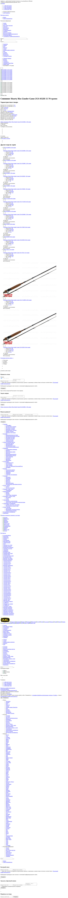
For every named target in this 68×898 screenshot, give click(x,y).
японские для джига (7, 558)
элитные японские (7, 560)
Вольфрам (8, 467)
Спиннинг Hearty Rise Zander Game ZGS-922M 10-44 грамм (16, 347)
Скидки (5, 24)
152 (12, 243)
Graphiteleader (9, 821)
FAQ (4, 46)
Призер (7, 795)
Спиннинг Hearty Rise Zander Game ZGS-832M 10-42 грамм (16, 240)
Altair (7, 841)
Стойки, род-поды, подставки (12, 504)
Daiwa (7, 833)
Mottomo (8, 801)
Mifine (7, 739)
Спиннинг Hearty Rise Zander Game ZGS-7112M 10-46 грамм (17, 201)
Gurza (7, 820)
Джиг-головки (9, 465)
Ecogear (7, 828)
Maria (7, 773)
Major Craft (8, 807)
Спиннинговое (10, 111)
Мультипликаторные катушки (12, 436)
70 (14, 106)
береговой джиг (6, 541)
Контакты (5, 53)
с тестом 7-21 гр (6, 591)
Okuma (7, 798)
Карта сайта (6, 631)
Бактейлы (8, 459)
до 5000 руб (5, 602)
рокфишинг (5, 551)
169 (5, 109)
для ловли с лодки (7, 606)
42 (10, 244)
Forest (7, 766)
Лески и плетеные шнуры (9, 442)
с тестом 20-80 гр (7, 593)
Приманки (5, 448)
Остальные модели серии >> (7, 358)
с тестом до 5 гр (6, 564)
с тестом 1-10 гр (6, 561)
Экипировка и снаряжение (9, 503)
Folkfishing (8, 748)
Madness (8, 744)
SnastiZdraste (8, 749)
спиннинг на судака (7, 545)
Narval (7, 774)
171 (12, 350)
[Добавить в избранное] (2, 68)
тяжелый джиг (6, 600)
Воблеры (8, 450)
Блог (4, 51)
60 (10, 304)
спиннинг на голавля (8, 603)
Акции (4, 23)
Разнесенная (14, 114)
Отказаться (5, 697)
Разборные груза (9, 462)
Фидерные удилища (10, 427)
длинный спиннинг (7, 608)
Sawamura (8, 791)
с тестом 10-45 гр (7, 597)
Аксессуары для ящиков (11, 495)
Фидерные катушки (10, 437)
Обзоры (5, 45)
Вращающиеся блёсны (11, 455)
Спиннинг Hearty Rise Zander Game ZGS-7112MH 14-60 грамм (17, 300)
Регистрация (6, 27)
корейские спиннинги (8, 609)
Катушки (5, 433)
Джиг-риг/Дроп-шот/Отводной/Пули (14, 466)
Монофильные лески (10, 445)
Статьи (4, 48)
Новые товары (6, 632)
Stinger (7, 787)
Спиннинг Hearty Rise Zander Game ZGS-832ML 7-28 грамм (16, 176)
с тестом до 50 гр (7, 589)
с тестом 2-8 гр (6, 584)
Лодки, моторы (6, 507)
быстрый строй (6, 552)
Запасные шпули (9, 441)
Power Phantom (9, 796)
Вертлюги (8, 481)
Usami (7, 763)
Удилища (5, 424)
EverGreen (8, 827)
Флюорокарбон (9, 444)
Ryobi (7, 792)
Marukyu (8, 805)
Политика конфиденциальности (10, 34)
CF (6, 834)
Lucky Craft (8, 808)
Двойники (8, 472)
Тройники (8, 473)
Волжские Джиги (10, 781)
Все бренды (3, 533)
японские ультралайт (8, 559)
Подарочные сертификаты (9, 511)
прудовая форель (7, 535)
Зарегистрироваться (7, 18)
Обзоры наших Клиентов (11, 707)
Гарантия (5, 26)
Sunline (7, 786)
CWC (7, 760)
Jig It (7, 813)
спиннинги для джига (8, 612)
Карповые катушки (10, 438)
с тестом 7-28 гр (6, 583)
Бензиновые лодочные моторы (13, 509)
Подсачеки (8, 497)
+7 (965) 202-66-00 (7, 684)
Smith (7, 789)
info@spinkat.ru (6, 12)
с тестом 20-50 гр (7, 594)
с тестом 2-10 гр (6, 575)
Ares (7, 755)
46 (10, 206)
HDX (7, 819)
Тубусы (7, 486)
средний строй (6, 554)
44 (10, 232)
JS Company (8, 811)
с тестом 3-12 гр (6, 587)
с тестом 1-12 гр (6, 573)
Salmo (7, 772)
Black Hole (8, 838)
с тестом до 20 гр (7, 585)
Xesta (7, 745)
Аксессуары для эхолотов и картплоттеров (15, 502)
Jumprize (8, 753)
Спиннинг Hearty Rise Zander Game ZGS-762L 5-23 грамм (16, 252)
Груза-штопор (9, 463)
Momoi (7, 741)
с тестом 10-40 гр (7, 572)
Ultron (7, 742)
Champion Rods (9, 835)
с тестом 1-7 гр (6, 571)
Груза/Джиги (6, 461)
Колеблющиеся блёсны (11, 454)
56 (10, 155)
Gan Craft (8, 738)
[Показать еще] (1, 617)
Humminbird (8, 816)
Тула (7, 736)
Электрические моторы (11, 510)
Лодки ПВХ (8, 508)
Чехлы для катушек (10, 487)
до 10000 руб (6, 605)
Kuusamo (8, 768)
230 (12, 164)
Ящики (7, 492)
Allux (7, 843)
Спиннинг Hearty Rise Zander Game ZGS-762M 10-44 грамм (16, 227)
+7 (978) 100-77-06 (7, 685)
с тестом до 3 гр (6, 570)
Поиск (2, 38)
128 (12, 230)
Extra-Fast (6, 107)
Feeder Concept (9, 757)
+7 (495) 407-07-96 (7, 682)
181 (12, 154)
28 (10, 181)
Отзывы (5, 52)
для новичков (6, 540)
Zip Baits (8, 777)
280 (12, 151)
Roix (7, 743)
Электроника (6, 499)
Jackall (7, 815)
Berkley (7, 765)
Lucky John (8, 762)
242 (12, 202)
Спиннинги (8, 425)
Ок (1, 697)
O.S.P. (7, 797)
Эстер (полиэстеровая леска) (12, 447)
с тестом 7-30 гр (6, 599)
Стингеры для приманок (11, 474)
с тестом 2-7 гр (6, 596)
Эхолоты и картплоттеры (11, 501)
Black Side (8, 751)
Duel (7, 756)
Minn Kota (8, 802)
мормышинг (6, 537)
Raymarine (8, 793)
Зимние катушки (9, 439)
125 (12, 192)
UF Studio (8, 761)
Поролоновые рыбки (10, 451)
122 (12, 256)
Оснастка (5, 475)
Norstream (8, 799)
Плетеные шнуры (10, 443)
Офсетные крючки (10, 471)
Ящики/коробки (6, 491)
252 (7, 108)
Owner (7, 771)
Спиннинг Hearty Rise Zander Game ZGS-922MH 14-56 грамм (17, 150)
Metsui (7, 803)
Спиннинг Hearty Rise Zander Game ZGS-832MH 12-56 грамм (17, 214)
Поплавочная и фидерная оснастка (14, 484)
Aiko (7, 844)
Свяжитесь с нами (7, 633)
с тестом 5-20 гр (6, 577)
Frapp (7, 775)
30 (14, 117)
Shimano (8, 790)
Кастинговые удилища (11, 426)
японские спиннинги (8, 565)
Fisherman (8, 823)
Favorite (7, 825)
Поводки (8, 480)
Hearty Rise (8, 817)
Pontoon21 (8, 754)
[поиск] (13, 667)
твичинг (5, 539)
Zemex (7, 779)
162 (12, 218)
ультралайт (5, 549)
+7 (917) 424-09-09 (7, 683)
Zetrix (7, 778)
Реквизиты (5, 29)
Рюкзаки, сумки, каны (8, 489)
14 (9, 155)
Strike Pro (8, 769)
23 (10, 257)
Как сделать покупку (8, 25)
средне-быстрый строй (8, 555)
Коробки (8, 493)
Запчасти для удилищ (11, 432)
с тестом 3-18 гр (6, 578)
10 (9, 206)
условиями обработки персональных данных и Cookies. (44, 695)
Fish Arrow (8, 747)
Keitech (7, 810)
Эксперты (5, 44)
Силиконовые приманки (11, 449)
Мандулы (8, 453)
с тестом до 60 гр (7, 576)
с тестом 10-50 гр (7, 581)
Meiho (7, 759)
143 (12, 205)
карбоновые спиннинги (8, 613)
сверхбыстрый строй (8, 553)
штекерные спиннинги (8, 614)
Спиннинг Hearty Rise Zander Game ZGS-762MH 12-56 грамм (17, 163)
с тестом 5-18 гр (6, 582)
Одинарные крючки (10, 469)
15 (14, 105)
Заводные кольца (10, 483)
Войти (4, 17)
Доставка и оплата (7, 56)
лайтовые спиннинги (8, 611)
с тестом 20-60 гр (7, 595)
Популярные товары (7, 626)
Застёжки (8, 479)
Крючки (5, 468)
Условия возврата (7, 30)
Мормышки (8, 460)
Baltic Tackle (8, 839)
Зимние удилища (10, 431)
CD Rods (8, 837)
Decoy (7, 832)
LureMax (8, 737)
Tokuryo (7, 785)
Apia (7, 840)
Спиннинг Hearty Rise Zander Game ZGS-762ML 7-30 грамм (16, 189)
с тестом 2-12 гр (6, 579)
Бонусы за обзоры (7, 32)
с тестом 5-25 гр (6, 569)
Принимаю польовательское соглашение (11, 886)
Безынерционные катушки (12, 435)
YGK (7, 780)
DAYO (7, 734)
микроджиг (5, 536)
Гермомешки (9, 490)
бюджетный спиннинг (8, 547)
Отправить (3, 388)
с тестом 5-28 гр (6, 566)
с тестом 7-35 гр (6, 588)
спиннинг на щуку (7, 546)
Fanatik (7, 826)
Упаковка (5, 31)
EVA (15, 115)
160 (12, 167)
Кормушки (8, 478)
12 (9, 168)
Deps (7, 831)
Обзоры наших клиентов (8, 50)
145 (12, 179)
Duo (7, 829)
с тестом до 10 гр (7, 567)
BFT (7, 750)
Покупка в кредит (5, 15)
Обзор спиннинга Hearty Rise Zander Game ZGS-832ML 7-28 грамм (16, 121)
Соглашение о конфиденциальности (11, 36)
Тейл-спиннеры (9, 456)
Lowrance (8, 809)
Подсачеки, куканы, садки (9, 496)
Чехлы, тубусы (6, 485)
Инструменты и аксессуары (12, 505)
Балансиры (8, 457)
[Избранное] (1, 40)
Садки (7, 498)
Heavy (11, 112)
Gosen (7, 822)
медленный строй (7, 557)
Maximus (8, 804)
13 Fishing (8, 845)
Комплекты (5, 513)
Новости (5, 47)
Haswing (8, 767)
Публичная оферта (7, 35)
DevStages (9, 694)
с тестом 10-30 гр (7, 563)
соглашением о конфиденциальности (9, 696)
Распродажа (6, 54)
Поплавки (8, 477)
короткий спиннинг (7, 607)
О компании (6, 627)
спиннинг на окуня (7, 548)
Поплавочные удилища (11, 430)
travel (4, 543)
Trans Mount (8, 784)
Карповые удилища (10, 429)
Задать (2, 404)
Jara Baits (8, 814)
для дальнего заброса (8, 601)
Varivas (7, 783)
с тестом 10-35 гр (7, 590)
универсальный (6, 542)
